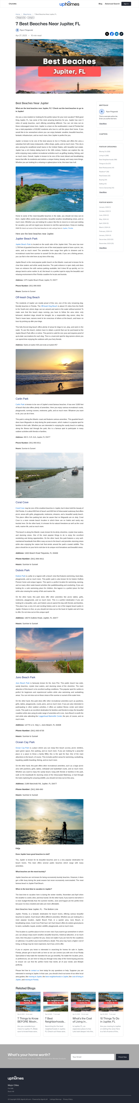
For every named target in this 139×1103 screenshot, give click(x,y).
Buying (101, 180)
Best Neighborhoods (106, 159)
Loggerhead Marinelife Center (50, 716)
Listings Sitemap (55, 1099)
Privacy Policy (68, 1099)
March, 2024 (103, 227)
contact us (35, 970)
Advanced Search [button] (112, 4)
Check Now (122, 1057)
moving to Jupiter (35, 977)
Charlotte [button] (13, 4)
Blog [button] (100, 4)
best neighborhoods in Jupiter (57, 977)
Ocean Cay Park (22, 748)
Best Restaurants (105, 167)
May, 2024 (103, 219)
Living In (102, 155)
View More (103, 123)
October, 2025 (104, 211)
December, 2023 (105, 239)
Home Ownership (105, 188)
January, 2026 (104, 207)
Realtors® (102, 172)
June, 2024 (103, 215)
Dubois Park (20, 576)
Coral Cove (20, 508)
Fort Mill (10, 1088)
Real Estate (103, 176)
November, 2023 (105, 243)
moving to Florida (31, 980)
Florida (70, 228)
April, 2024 (103, 223)
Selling (101, 184)
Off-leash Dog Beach (49, 306)
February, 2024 (104, 231)
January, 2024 (104, 235)
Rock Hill (11, 1091)
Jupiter (65, 228)
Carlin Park (20, 404)
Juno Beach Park (23, 683)
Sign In (126, 4)
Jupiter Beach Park (23, 244)
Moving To (103, 151)
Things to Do (103, 163)
